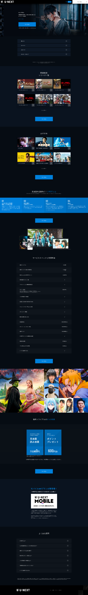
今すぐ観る (79, 1)
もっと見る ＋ (44, 110)
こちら (35, 27)
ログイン (69, 1)
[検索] (66, 2)
